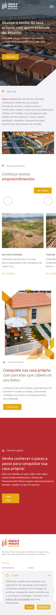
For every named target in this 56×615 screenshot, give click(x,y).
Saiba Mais (10, 57)
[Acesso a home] (9, 6)
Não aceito (44, 607)
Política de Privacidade (17, 599)
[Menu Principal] (51, 6)
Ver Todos (42, 190)
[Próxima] (48, 201)
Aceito (29, 607)
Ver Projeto (8, 273)
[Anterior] (8, 201)
